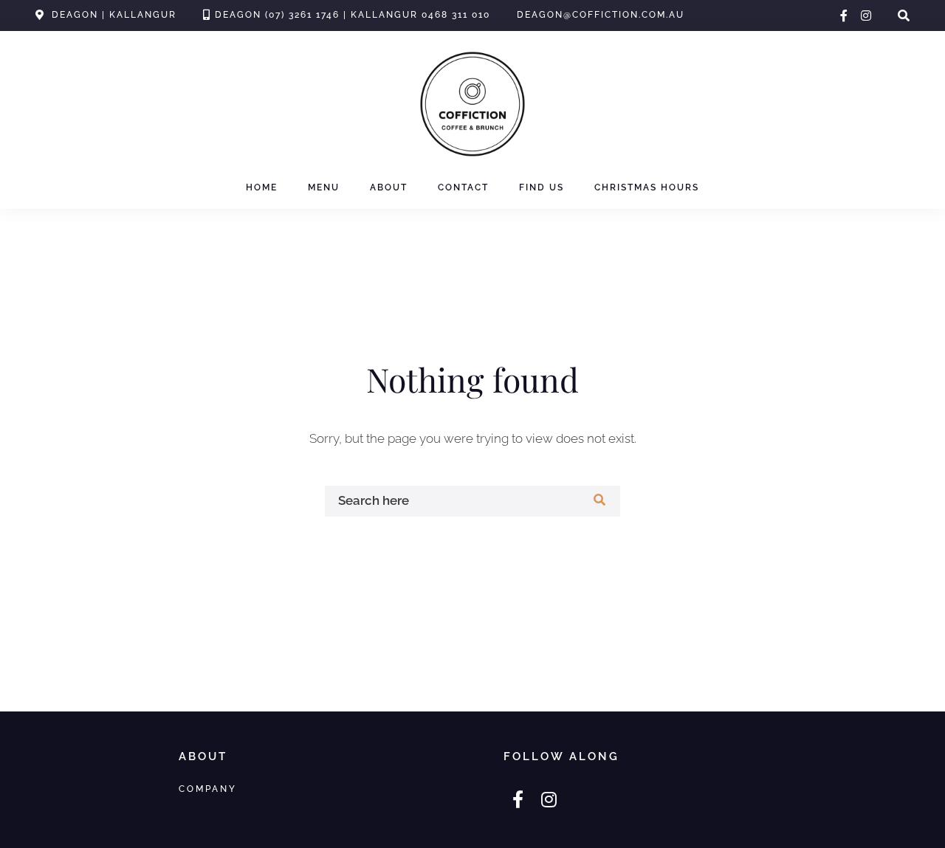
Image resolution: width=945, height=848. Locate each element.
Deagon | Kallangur (114, 15)
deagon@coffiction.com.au (600, 15)
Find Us (541, 187)
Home (262, 187)
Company (208, 788)
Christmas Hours (646, 187)
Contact (463, 187)
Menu (324, 187)
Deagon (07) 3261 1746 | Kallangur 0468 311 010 (352, 15)
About (389, 187)
